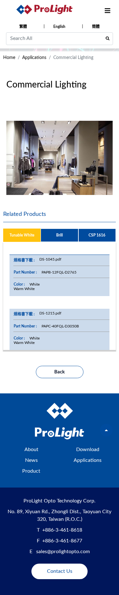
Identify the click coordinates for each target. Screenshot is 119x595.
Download (87, 449)
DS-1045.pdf (50, 259)
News (31, 460)
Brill (59, 235)
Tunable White (22, 235)
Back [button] (59, 372)
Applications (34, 57)
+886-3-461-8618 (62, 530)
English (59, 27)
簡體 (96, 27)
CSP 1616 (97, 235)
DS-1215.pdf (50, 313)
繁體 (23, 27)
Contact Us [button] (59, 571)
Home (9, 57)
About (31, 449)
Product (31, 471)
